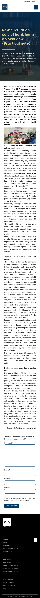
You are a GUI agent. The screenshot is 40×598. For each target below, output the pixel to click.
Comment (8, 443)
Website (7, 487)
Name (7, 470)
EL (37, 1)
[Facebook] (5, 530)
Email (7, 479)
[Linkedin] (15, 530)
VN (29, 1)
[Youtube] (10, 530)
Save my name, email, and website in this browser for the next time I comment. (20, 499)
